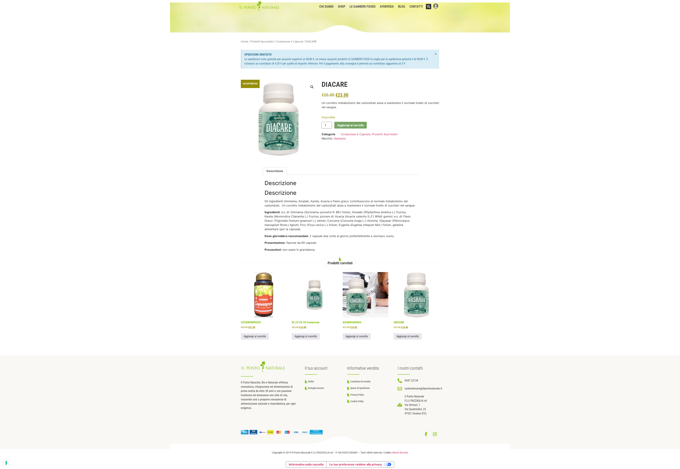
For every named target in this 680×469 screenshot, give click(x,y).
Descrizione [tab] (275, 171)
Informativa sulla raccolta (306, 464)
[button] (428, 6)
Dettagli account (316, 388)
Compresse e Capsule (289, 41)
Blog (401, 6)
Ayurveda (387, 6)
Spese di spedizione (360, 388)
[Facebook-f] (425, 434)
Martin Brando (400, 452)
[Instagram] (434, 434)
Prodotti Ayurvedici (262, 41)
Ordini (311, 381)
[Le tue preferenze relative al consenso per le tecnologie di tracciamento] (6, 462)
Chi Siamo (326, 6)
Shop (341, 6)
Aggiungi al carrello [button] (255, 336)
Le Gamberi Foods (363, 6)
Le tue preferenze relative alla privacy (355, 464)
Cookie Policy (357, 401)
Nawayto (340, 138)
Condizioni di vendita (360, 381)
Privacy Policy (357, 394)
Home (244, 41)
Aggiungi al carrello (350, 125)
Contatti (416, 6)
